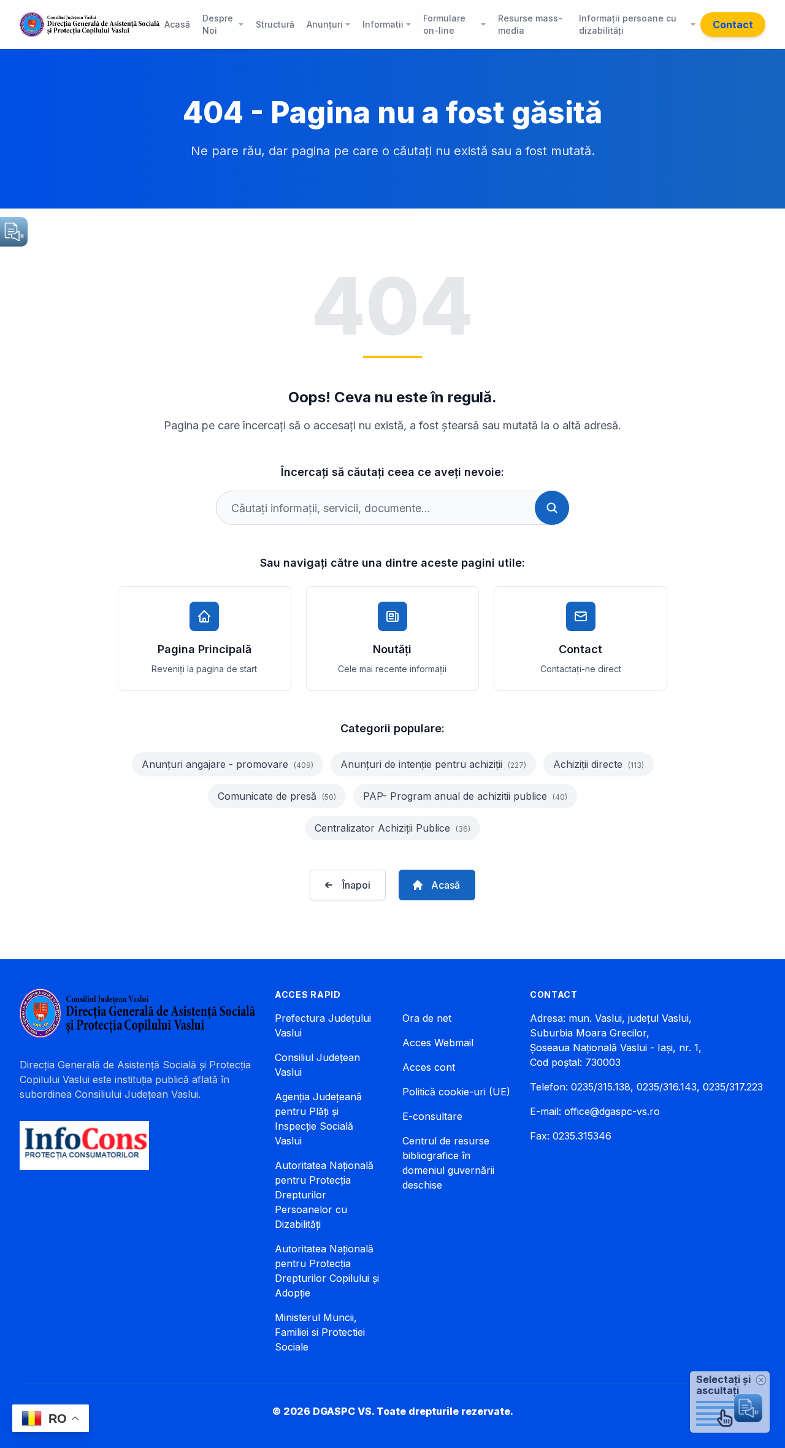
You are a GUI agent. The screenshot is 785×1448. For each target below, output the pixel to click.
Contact (733, 24)
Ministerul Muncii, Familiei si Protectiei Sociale (320, 1332)
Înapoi (356, 885)
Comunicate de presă (277, 796)
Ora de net (426, 1018)
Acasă (445, 885)
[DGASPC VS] (89, 24)
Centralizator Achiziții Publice (392, 828)
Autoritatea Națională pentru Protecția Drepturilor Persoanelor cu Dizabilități (324, 1194)
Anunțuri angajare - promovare (227, 764)
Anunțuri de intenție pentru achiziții (433, 764)
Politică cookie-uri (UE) (456, 1092)
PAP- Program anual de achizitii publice (465, 796)
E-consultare (432, 1116)
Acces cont (428, 1067)
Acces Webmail (437, 1042)
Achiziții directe (598, 764)
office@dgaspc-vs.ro (612, 1111)
